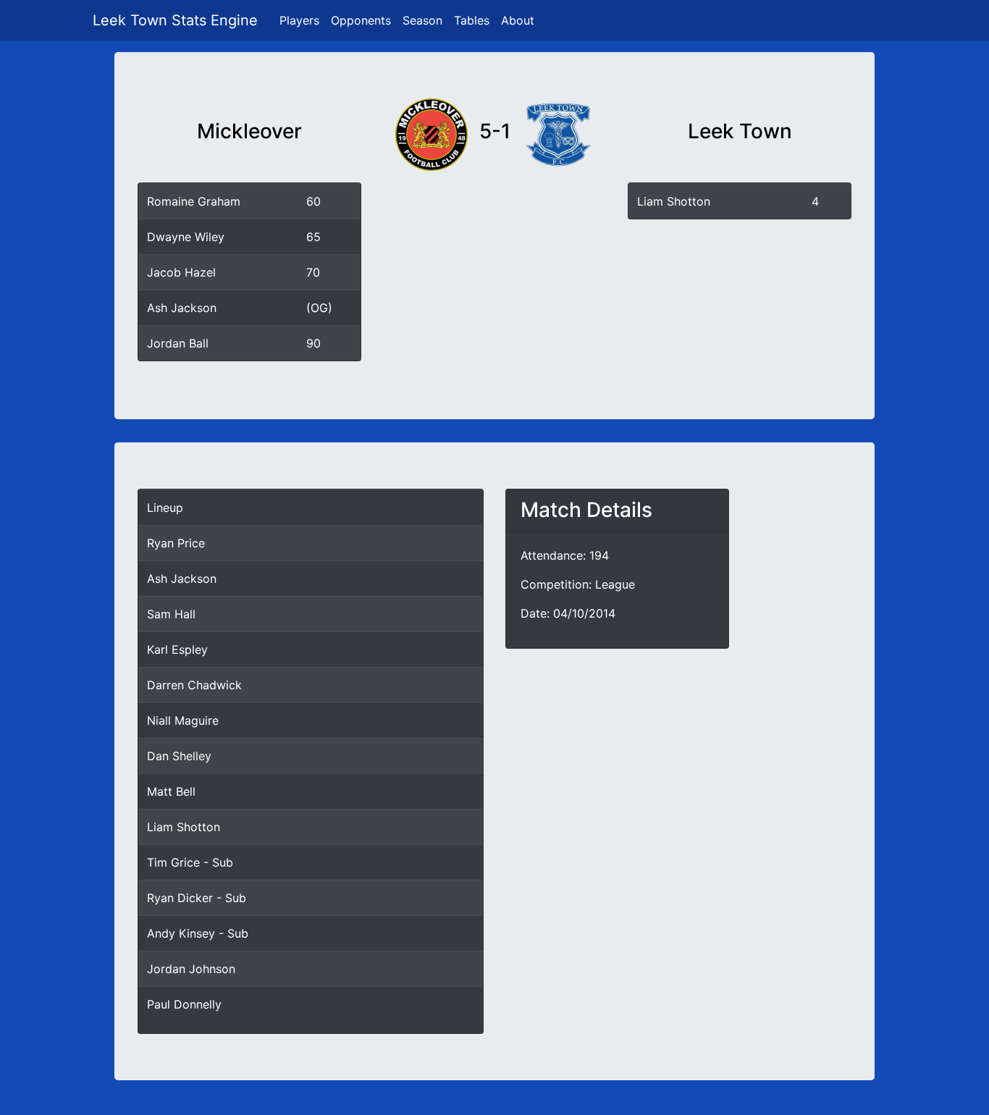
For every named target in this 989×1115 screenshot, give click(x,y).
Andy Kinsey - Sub (197, 933)
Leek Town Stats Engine (177, 20)
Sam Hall (171, 614)
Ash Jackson (181, 578)
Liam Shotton (673, 201)
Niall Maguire (183, 720)
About (517, 20)
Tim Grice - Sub (190, 862)
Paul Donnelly (184, 1004)
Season (422, 20)
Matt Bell (171, 791)
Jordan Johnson (191, 969)
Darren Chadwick (194, 685)
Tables (471, 20)
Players (299, 20)
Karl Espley (177, 649)
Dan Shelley (179, 756)
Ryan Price (176, 543)
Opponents (361, 20)
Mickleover (249, 131)
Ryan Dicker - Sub (196, 898)
